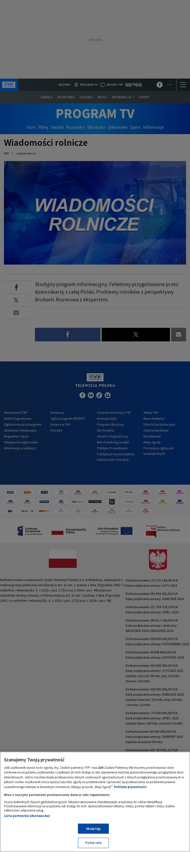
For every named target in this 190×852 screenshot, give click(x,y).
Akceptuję (93, 829)
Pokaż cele (93, 843)
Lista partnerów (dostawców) (27, 816)
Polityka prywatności (130, 787)
